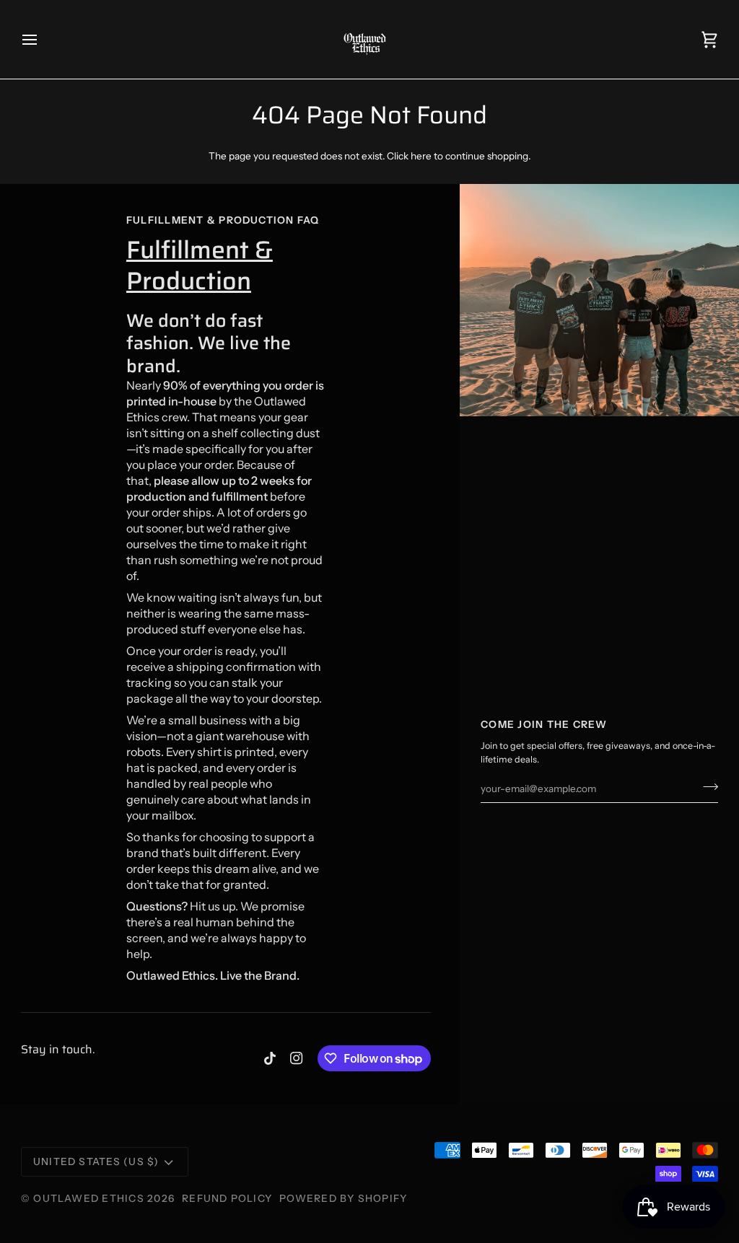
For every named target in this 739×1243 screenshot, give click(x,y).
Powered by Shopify (343, 1198)
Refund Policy (227, 1198)
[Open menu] (42, 39)
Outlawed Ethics (90, 1198)
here (421, 156)
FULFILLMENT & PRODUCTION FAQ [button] (223, 220)
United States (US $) (96, 1161)
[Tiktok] (270, 1058)
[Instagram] (296, 1058)
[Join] (706, 786)
